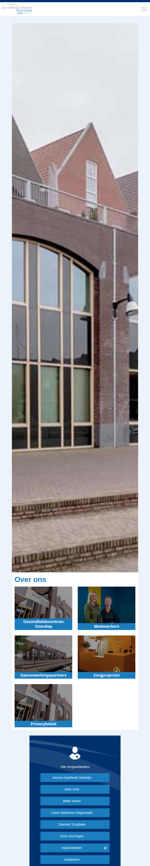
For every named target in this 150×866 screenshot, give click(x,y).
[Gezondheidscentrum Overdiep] (17, 9)
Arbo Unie (72, 789)
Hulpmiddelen (72, 848)
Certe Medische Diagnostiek (72, 813)
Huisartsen (72, 859)
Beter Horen (72, 801)
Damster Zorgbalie (71, 824)
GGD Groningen (72, 836)
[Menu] (144, 9)
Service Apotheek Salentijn (71, 777)
